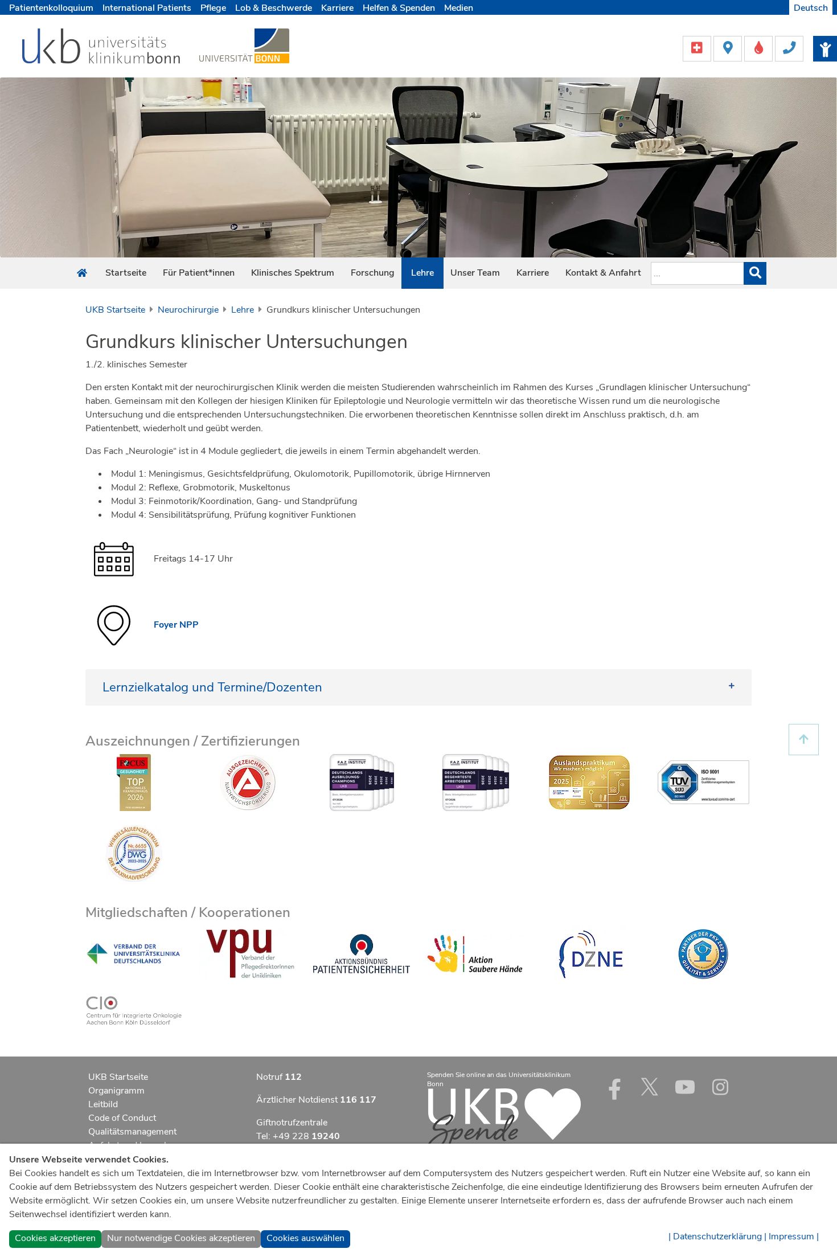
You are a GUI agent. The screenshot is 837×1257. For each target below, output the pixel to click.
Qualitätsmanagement (132, 1131)
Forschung (373, 273)
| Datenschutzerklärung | (717, 1236)
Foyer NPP (176, 625)
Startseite (125, 273)
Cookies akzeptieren (55, 1238)
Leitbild (103, 1104)
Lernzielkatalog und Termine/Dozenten (212, 687)
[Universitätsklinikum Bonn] (101, 48)
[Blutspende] (759, 48)
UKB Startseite (115, 310)
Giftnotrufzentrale (291, 1122)
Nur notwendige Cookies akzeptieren (181, 1238)
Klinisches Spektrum (292, 273)
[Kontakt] (789, 48)
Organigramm (116, 1090)
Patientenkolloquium (51, 8)
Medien (458, 8)
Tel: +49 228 (298, 1136)
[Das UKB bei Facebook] (614, 1086)
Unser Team (475, 273)
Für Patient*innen (199, 273)
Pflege (213, 8)
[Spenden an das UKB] (504, 1119)
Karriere (337, 8)
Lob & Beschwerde (273, 8)
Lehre (422, 273)
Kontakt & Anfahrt (603, 273)
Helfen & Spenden (399, 8)
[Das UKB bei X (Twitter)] (649, 1086)
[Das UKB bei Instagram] (720, 1086)
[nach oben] (804, 739)
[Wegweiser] (728, 48)
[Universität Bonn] (244, 45)
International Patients (146, 8)
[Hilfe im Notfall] (698, 48)
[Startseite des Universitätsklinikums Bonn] (82, 273)
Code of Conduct (122, 1118)
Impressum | (794, 1236)
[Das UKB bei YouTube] (685, 1086)
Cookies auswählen (305, 1238)
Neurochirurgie (188, 310)
